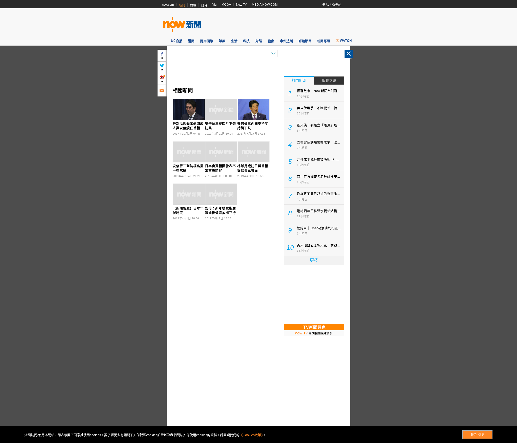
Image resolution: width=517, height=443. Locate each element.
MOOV (226, 4)
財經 (193, 5)
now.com (168, 4)
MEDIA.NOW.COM (265, 4)
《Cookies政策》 (251, 435)
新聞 (182, 5)
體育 (204, 5)
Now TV (241, 4)
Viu (214, 4)
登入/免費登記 (331, 4)
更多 (314, 260)
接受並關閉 (477, 434)
